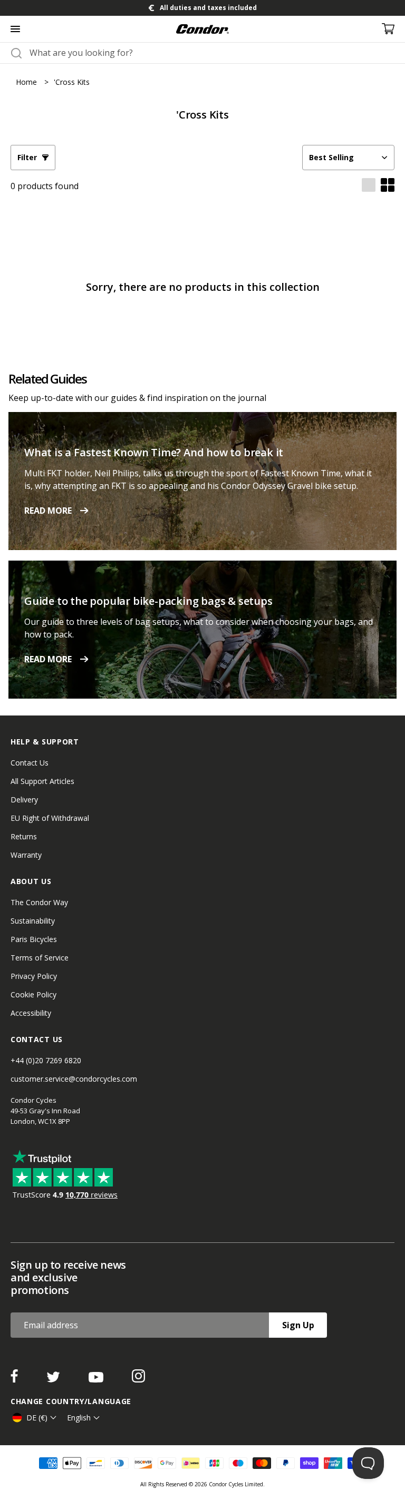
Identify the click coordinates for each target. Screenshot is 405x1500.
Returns (24, 836)
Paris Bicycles (34, 939)
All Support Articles (42, 781)
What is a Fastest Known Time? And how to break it (153, 452)
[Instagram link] (138, 1379)
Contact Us (30, 763)
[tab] (202, 8)
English (79, 1418)
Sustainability (33, 921)
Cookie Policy (33, 994)
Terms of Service (40, 958)
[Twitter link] (54, 1379)
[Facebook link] (15, 1379)
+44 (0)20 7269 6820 (46, 1060)
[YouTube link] (97, 1379)
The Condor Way (39, 902)
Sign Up (298, 1325)
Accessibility (31, 1013)
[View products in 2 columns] (387, 186)
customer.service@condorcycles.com (74, 1079)
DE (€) (36, 1418)
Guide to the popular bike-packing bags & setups (148, 601)
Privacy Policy (34, 976)
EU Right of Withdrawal (50, 818)
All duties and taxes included (208, 7)
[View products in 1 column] (368, 186)
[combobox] (212, 53)
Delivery (24, 800)
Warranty (26, 855)
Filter (27, 157)
